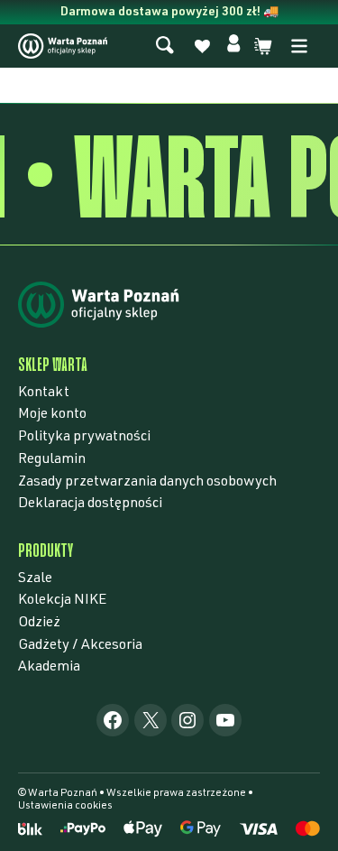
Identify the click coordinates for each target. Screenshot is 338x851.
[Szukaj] (165, 46)
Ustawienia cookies (65, 805)
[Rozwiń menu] (299, 46)
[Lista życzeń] (202, 49)
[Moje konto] (233, 46)
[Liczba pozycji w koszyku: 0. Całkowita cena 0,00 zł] (263, 46)
